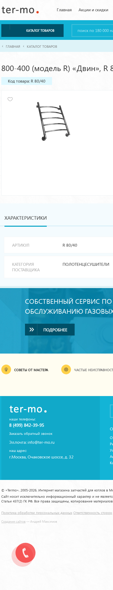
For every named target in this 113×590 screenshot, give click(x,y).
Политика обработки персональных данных (36, 513)
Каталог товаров (42, 47)
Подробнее (55, 330)
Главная (64, 9)
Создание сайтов (13, 522)
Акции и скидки (93, 9)
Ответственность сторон (92, 513)
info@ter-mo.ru (41, 442)
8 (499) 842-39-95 (26, 426)
